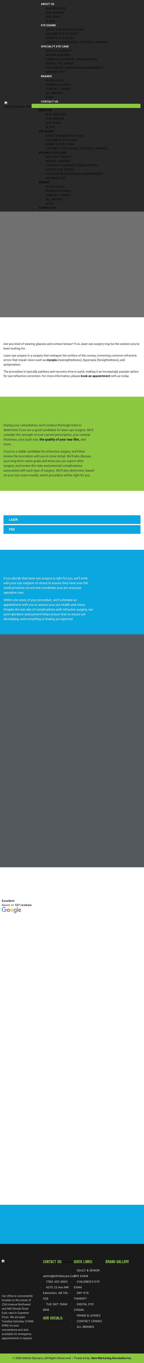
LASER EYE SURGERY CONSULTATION (71, 59)
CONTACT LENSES (58, 89)
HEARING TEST (56, 72)
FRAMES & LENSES (58, 84)
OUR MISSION (55, 12)
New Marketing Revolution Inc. (111, 1358)
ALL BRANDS (54, 93)
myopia (52, 360)
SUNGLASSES (55, 80)
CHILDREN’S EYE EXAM (61, 33)
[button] (86, 106)
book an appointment (95, 376)
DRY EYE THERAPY (59, 50)
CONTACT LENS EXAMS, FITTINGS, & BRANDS (76, 42)
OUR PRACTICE (56, 8)
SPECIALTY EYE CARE (55, 46)
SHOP (49, 97)
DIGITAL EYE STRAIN (60, 63)
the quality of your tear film (59, 439)
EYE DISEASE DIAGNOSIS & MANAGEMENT (74, 67)
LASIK (13, 519)
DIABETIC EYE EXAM (60, 38)
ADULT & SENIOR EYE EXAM (65, 29)
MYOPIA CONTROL (58, 55)
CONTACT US (49, 101)
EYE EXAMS (48, 25)
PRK (12, 529)
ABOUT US (47, 4)
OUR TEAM (53, 16)
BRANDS (46, 76)
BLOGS (50, 21)
